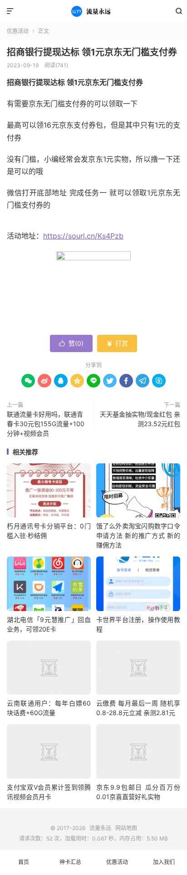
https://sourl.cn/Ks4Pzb (83, 235)
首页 (23, 862)
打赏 (117, 343)
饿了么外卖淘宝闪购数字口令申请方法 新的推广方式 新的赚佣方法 (138, 535)
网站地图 (126, 828)
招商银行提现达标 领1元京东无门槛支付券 (92, 52)
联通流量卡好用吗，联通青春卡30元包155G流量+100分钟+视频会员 (45, 423)
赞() (71, 343)
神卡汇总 (70, 862)
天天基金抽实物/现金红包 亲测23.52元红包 (140, 419)
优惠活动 (18, 31)
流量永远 (93, 11)
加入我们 (164, 862)
